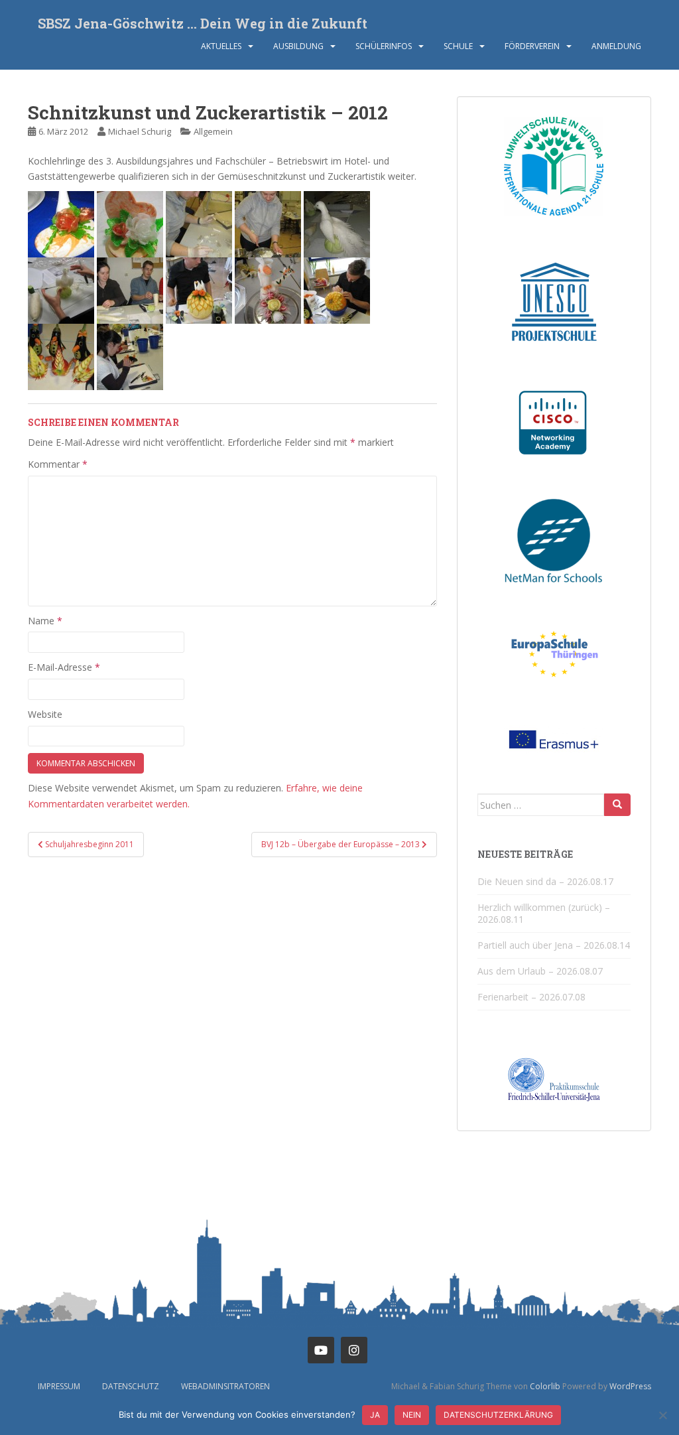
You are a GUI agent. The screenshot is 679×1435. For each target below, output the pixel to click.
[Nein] (662, 1415)
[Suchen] (617, 804)
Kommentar (58, 464)
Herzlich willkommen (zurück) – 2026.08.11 (543, 913)
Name (45, 620)
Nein (411, 1415)
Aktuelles (221, 46)
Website (45, 714)
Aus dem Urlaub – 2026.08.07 (540, 971)
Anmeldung (616, 46)
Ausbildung (298, 46)
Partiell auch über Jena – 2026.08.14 (553, 945)
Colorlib (545, 1386)
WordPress (630, 1386)
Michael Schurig (139, 131)
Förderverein (532, 46)
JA (375, 1415)
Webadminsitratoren (225, 1386)
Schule (458, 46)
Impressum (59, 1386)
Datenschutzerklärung (498, 1415)
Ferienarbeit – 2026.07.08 (531, 997)
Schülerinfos (383, 46)
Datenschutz (130, 1386)
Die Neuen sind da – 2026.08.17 (545, 881)
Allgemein (213, 131)
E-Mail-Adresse (64, 667)
